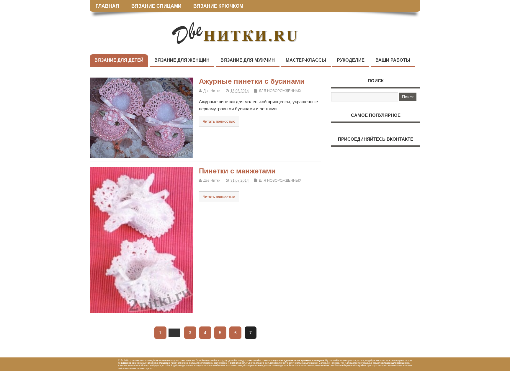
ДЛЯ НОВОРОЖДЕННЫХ (280, 91)
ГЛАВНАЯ (107, 6)
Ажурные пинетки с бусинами (252, 81)
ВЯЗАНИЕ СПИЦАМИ (156, 6)
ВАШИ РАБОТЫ (392, 60)
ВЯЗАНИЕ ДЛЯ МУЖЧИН (247, 60)
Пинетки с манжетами (237, 171)
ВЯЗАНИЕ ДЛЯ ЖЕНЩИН (182, 60)
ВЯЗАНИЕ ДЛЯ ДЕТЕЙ (118, 60)
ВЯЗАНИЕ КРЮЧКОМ (218, 6)
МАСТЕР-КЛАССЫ (306, 60)
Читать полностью (219, 121)
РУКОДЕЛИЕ (350, 60)
